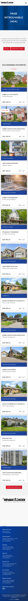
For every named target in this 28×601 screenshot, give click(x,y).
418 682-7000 (8, 532)
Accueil (7, 48)
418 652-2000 (8, 566)
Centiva (17, 599)
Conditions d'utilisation (15, 596)
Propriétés (5, 528)
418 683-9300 (8, 541)
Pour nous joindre (17, 48)
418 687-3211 (7, 557)
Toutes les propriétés (14, 487)
